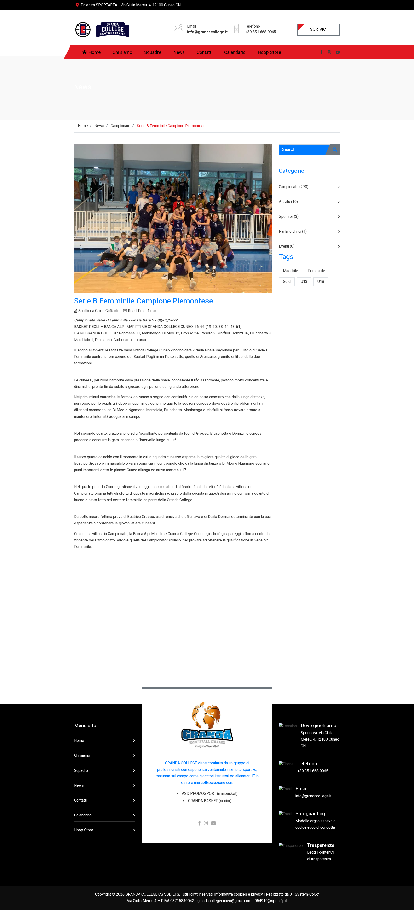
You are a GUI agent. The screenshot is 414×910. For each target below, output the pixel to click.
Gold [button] (287, 282)
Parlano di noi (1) (293, 231)
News (79, 785)
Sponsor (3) (289, 217)
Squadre (81, 770)
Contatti (80, 800)
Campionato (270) (293, 187)
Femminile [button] (316, 271)
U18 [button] (320, 282)
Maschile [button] (290, 271)
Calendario (83, 815)
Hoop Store (83, 830)
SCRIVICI (318, 29)
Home (79, 740)
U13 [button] (304, 282)
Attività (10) (288, 202)
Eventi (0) (286, 246)
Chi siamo (82, 755)
